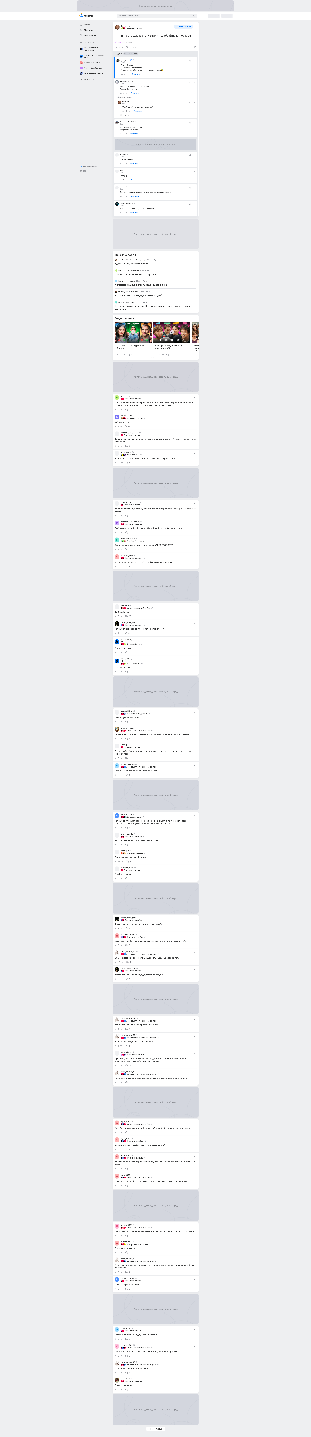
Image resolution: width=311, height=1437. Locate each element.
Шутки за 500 (132, 455)
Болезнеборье (133, 644)
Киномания (135, 270)
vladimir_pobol (123, 292)
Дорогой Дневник (134, 853)
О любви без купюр (135, 541)
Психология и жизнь (135, 1055)
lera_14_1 (121, 281)
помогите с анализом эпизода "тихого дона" (141, 285)
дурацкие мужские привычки (132, 263)
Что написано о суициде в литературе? (138, 295)
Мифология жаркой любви (138, 608)
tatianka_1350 (123, 260)
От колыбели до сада (138, 260)
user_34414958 (123, 270)
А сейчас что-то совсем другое (141, 767)
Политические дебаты (136, 714)
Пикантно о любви (134, 28)
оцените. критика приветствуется (135, 274)
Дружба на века (133, 817)
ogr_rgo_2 (121, 302)
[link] (133, 340)
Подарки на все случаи (137, 1244)
